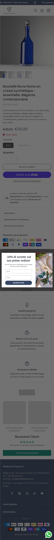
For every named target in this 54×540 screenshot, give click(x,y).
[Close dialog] (50, 255)
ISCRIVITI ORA (18, 283)
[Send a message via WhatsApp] (49, 535)
